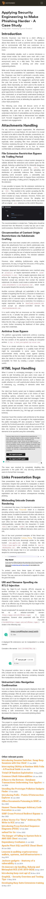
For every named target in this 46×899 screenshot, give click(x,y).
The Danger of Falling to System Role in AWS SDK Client (21, 837)
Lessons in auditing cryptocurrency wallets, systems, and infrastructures (22, 854)
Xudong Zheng (26, 538)
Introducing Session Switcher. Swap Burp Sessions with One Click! (23, 761)
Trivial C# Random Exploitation (22, 772)
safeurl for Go (13, 832)
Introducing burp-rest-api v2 (21, 873)
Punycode (22, 510)
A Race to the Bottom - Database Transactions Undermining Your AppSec (23, 782)
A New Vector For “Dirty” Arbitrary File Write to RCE (21, 821)
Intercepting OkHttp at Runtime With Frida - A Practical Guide (23, 768)
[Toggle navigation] (42, 3)
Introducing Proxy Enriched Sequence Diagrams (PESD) (21, 827)
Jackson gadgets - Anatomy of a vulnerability (18, 862)
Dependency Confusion (18, 842)
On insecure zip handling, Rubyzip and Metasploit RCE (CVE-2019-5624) (23, 868)
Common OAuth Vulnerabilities (22, 776)
